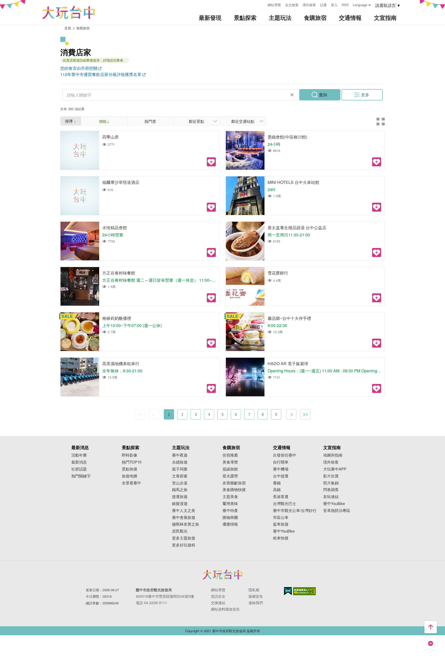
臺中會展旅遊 (183, 517)
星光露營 (230, 476)
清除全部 (292, 95)
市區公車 (280, 517)
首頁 (67, 27)
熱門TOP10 (131, 462)
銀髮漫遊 (179, 503)
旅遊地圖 (129, 476)
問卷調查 (331, 489)
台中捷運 (280, 476)
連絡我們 (256, 602)
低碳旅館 (230, 469)
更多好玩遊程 (183, 545)
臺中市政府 (222, 574)
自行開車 (280, 462)
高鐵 (277, 489)
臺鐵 (277, 483)
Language (360, 4)
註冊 (323, 4)
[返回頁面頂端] (430, 627)
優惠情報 (230, 524)
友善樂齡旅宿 (234, 483)
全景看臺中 (131, 483)
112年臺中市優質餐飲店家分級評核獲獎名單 (100, 74)
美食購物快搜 (234, 489)
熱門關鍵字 (81, 476)
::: (261, 4)
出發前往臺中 (284, 455)
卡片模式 (380, 121)
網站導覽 (274, 4)
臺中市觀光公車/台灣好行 (294, 510)
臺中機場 (280, 469)
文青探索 (179, 476)
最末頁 (305, 414)
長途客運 (280, 496)
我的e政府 (288, 591)
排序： (71, 121)
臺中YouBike (284, 531)
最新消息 (79, 462)
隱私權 (254, 589)
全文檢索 (291, 4)
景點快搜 (129, 469)
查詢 (323, 95)
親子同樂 (179, 469)
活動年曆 (79, 455)
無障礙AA (304, 591)
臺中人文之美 (183, 510)
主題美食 (230, 496)
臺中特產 (230, 510)
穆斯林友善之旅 (185, 524)
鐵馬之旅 (179, 489)
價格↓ (104, 121)
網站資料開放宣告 (225, 609)
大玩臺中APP (334, 469)
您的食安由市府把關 (78, 68)
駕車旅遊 (280, 524)
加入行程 (211, 161)
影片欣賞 (331, 476)
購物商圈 (230, 517)
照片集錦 (331, 483)
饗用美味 (230, 503)
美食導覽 (230, 462)
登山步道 (179, 483)
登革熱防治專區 (336, 510)
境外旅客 (309, 4)
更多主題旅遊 (183, 538)
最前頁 (140, 414)
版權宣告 (256, 596)
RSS (345, 4)
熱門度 (150, 121)
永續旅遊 (179, 462)
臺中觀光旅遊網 (68, 12)
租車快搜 (280, 538)
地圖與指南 (333, 455)
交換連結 (218, 602)
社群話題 (79, 469)
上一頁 (154, 414)
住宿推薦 (230, 455)
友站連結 (331, 496)
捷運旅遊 (179, 496)
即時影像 (129, 455)
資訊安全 (218, 596)
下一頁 (291, 414)
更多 (365, 95)
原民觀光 (179, 531)
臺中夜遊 (179, 455)
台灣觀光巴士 (284, 503)
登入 (334, 4)
